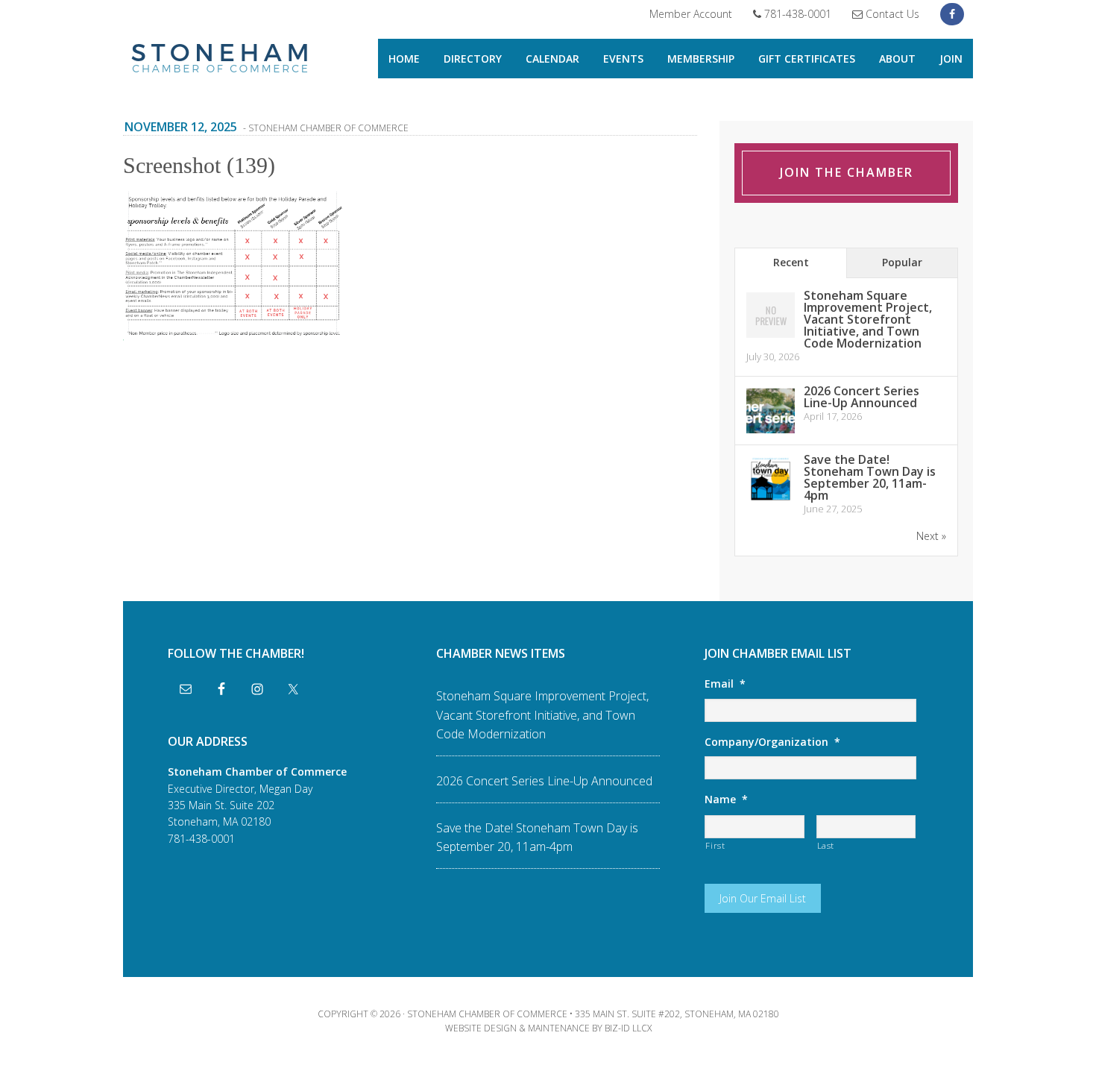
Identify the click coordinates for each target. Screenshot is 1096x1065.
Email (725, 684)
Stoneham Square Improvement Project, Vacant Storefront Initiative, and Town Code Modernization (868, 319)
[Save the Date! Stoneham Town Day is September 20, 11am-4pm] (770, 501)
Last (826, 845)
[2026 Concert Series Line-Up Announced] (770, 432)
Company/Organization (772, 742)
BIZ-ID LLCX (628, 1028)
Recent (791, 262)
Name (726, 799)
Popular (902, 262)
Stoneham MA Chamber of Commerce (220, 59)
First (715, 845)
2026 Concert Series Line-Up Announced (861, 397)
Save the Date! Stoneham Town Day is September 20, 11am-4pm (870, 477)
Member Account (690, 14)
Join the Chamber (846, 172)
